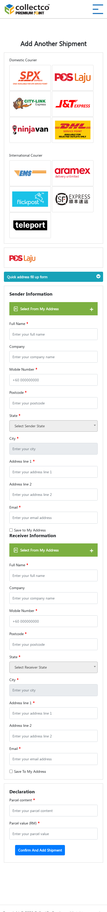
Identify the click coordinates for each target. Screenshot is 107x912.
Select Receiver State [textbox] (31, 667)
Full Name (18, 323)
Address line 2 (20, 484)
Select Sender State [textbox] (30, 425)
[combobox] (53, 426)
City (13, 438)
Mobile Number (23, 369)
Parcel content (22, 799)
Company (17, 346)
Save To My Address (30, 771)
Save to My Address (30, 530)
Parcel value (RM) (24, 823)
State (14, 415)
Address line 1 (22, 461)
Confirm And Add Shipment (40, 850)
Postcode (17, 392)
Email (15, 507)
